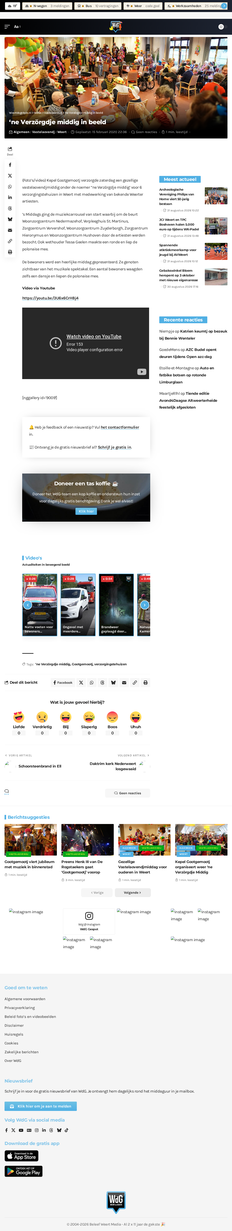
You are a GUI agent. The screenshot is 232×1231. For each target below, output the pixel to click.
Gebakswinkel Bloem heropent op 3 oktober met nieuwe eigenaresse (178, 275)
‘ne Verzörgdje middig (52, 664)
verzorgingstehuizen (110, 664)
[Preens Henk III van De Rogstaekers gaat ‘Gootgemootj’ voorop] (87, 840)
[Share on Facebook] (10, 164)
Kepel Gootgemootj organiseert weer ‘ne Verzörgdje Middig (193, 867)
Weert (62, 132)
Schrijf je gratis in (114, 447)
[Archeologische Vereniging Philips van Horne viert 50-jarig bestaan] (216, 195)
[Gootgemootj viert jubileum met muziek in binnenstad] (31, 840)
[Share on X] (10, 175)
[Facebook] (6, 1131)
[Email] (10, 230)
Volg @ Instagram (89, 927)
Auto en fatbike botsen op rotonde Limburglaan (186, 375)
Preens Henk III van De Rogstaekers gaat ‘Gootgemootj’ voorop (81, 867)
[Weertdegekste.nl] (116, 26)
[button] (8, 26)
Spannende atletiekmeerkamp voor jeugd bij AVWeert (177, 250)
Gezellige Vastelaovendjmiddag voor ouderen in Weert (142, 867)
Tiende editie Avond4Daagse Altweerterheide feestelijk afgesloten (188, 400)
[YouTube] (21, 1131)
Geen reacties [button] (130, 793)
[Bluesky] (59, 1131)
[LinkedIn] (43, 1131)
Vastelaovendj (43, 132)
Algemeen (21, 132)
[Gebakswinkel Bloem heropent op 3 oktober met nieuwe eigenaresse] (216, 276)
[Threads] (51, 1131)
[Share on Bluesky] (10, 219)
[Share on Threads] (10, 208)
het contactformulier (120, 427)
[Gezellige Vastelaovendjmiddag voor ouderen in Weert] (144, 840)
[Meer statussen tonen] (224, 6)
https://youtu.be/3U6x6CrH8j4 (50, 298)
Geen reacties (146, 132)
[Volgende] (144, 604)
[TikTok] (66, 1131)
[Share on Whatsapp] (10, 186)
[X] (13, 1131)
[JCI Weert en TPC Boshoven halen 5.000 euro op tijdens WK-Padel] (216, 225)
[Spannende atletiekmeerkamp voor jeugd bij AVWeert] (216, 251)
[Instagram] (36, 1131)
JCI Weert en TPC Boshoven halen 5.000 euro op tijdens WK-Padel (179, 224)
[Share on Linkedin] (10, 197)
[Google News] (29, 1131)
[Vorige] (27, 604)
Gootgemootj (82, 664)
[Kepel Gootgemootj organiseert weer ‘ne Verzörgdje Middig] (201, 840)
